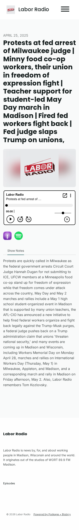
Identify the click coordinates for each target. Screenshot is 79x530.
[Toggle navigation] (65, 9)
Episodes (9, 483)
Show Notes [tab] (15, 250)
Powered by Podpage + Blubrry (52, 514)
